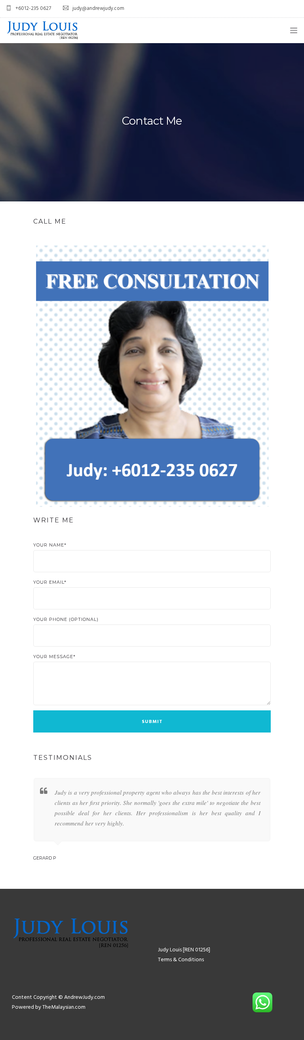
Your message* (54, 656)
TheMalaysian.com (64, 1007)
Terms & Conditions (181, 959)
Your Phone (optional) (66, 619)
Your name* (49, 545)
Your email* (49, 582)
